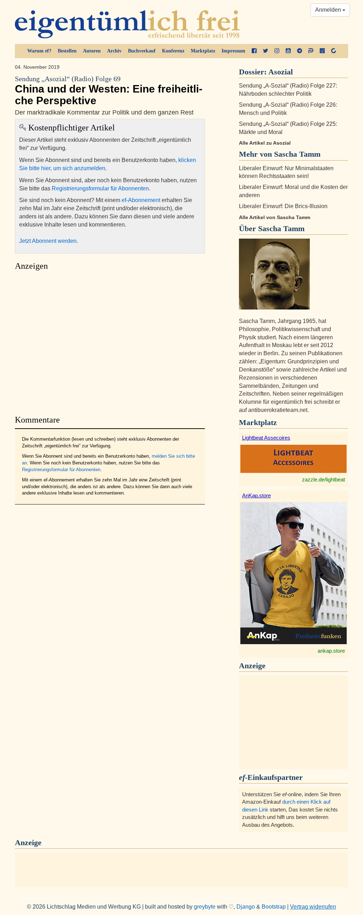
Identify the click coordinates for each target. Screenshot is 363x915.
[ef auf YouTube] (288, 51)
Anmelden (328, 10)
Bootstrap (274, 907)
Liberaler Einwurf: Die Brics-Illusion (283, 206)
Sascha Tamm (281, 228)
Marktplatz (203, 51)
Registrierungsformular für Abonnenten (100, 188)
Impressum (233, 51)
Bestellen (67, 51)
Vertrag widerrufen (313, 907)
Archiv (114, 51)
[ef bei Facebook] (254, 51)
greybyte (205, 907)
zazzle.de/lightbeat (323, 479)
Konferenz (173, 51)
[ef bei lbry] (322, 51)
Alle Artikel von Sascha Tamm (274, 217)
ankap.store (331, 651)
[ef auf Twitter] (265, 51)
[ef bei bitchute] (333, 51)
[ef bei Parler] (310, 51)
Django (245, 907)
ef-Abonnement (141, 200)
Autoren (92, 51)
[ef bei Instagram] (276, 51)
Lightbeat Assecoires (266, 438)
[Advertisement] (110, 340)
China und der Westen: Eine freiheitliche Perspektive (108, 90)
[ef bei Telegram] (299, 51)
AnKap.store (256, 495)
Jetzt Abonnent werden (48, 241)
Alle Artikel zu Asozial (265, 143)
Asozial (280, 71)
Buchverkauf (142, 51)
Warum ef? (39, 51)
